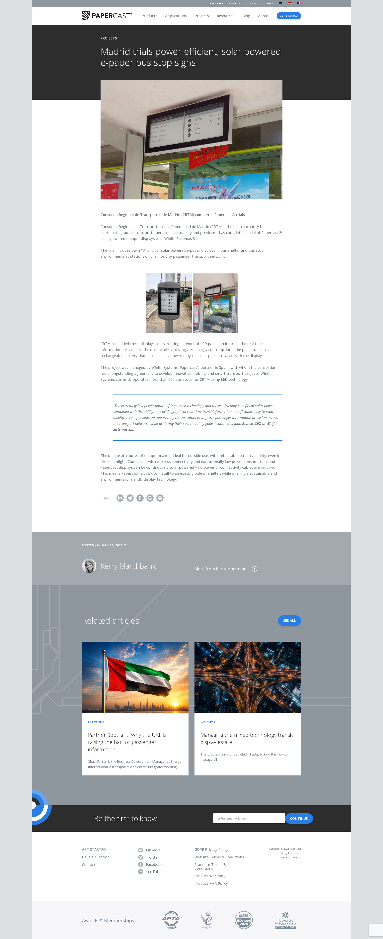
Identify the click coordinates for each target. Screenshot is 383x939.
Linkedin (153, 850)
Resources (225, 16)
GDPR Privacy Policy (211, 849)
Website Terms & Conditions (219, 857)
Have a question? (96, 857)
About (263, 16)
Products (149, 16)
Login (269, 3)
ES (290, 3)
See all (289, 620)
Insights (207, 722)
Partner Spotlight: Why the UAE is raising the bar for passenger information (127, 742)
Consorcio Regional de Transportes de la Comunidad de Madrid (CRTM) (161, 226)
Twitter (152, 857)
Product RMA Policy (211, 883)
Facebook (154, 864)
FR (299, 3)
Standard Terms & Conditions (210, 866)
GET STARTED (94, 849)
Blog (246, 16)
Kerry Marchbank (128, 566)
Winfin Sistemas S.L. (181, 238)
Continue (299, 818)
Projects (202, 16)
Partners (216, 3)
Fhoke (297, 857)
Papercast (223, 214)
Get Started (289, 15)
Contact (252, 3)
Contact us (91, 864)
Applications (176, 16)
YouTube (153, 871)
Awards (234, 3)
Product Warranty (209, 875)
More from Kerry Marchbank (222, 568)
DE (280, 3)
